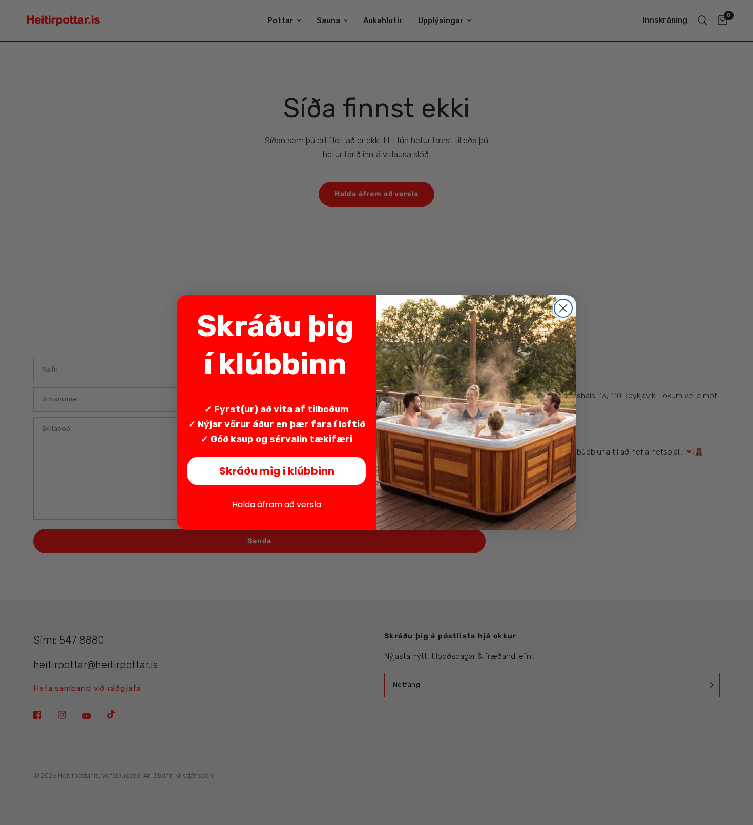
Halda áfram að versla (276, 504)
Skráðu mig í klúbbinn (276, 471)
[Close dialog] (563, 308)
